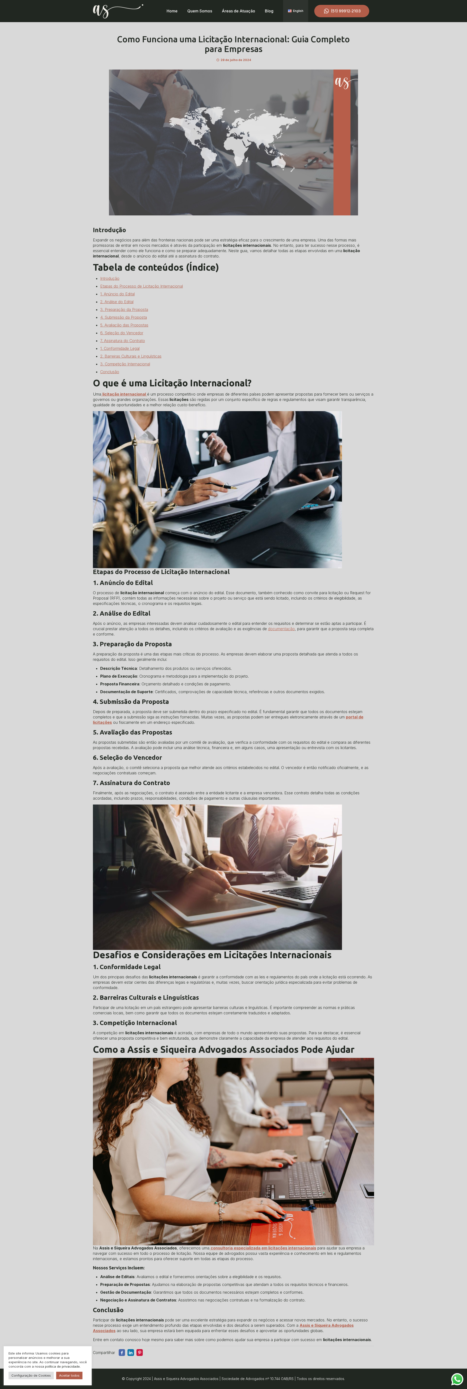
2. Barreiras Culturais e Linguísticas (131, 356)
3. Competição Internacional (125, 364)
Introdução (109, 278)
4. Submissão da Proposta (123, 317)
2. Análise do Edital (117, 301)
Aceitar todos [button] (69, 1375)
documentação (281, 628)
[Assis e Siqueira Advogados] (118, 11)
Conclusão (109, 371)
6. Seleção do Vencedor (121, 332)
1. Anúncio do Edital (117, 294)
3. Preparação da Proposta (124, 309)
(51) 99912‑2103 (346, 11)
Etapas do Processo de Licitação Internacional (141, 286)
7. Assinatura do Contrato (122, 340)
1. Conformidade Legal (120, 348)
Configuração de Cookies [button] (31, 1375)
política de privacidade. (63, 1366)
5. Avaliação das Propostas (124, 325)
